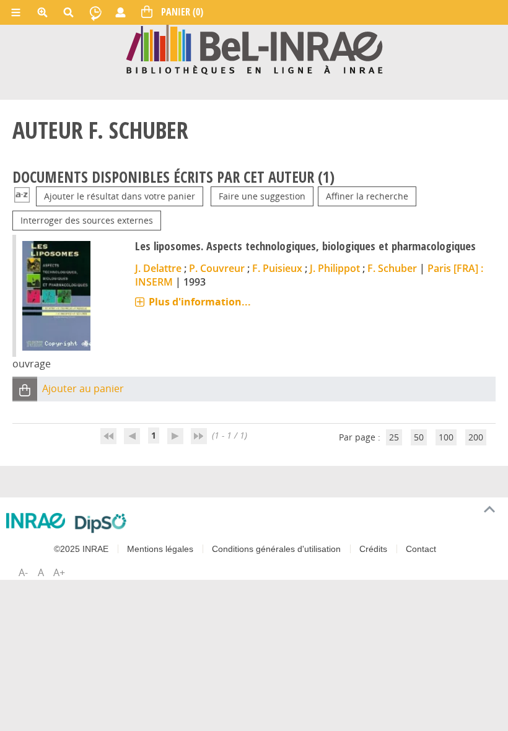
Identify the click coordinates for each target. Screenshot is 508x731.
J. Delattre (158, 268)
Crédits (373, 549)
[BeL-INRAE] (254, 49)
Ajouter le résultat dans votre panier (119, 196)
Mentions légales (160, 549)
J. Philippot (335, 268)
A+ (59, 572)
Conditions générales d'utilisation (276, 549)
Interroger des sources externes (86, 220)
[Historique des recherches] (95, 12)
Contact (421, 549)
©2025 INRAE (81, 549)
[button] (24, 389)
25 (394, 437)
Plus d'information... (200, 302)
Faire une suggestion (262, 196)
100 (446, 437)
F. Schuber (392, 268)
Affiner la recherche (367, 196)
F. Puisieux (277, 268)
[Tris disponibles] (22, 196)
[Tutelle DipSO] (100, 523)
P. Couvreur (217, 268)
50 (419, 437)
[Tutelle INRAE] (35, 520)
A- (23, 572)
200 (475, 437)
